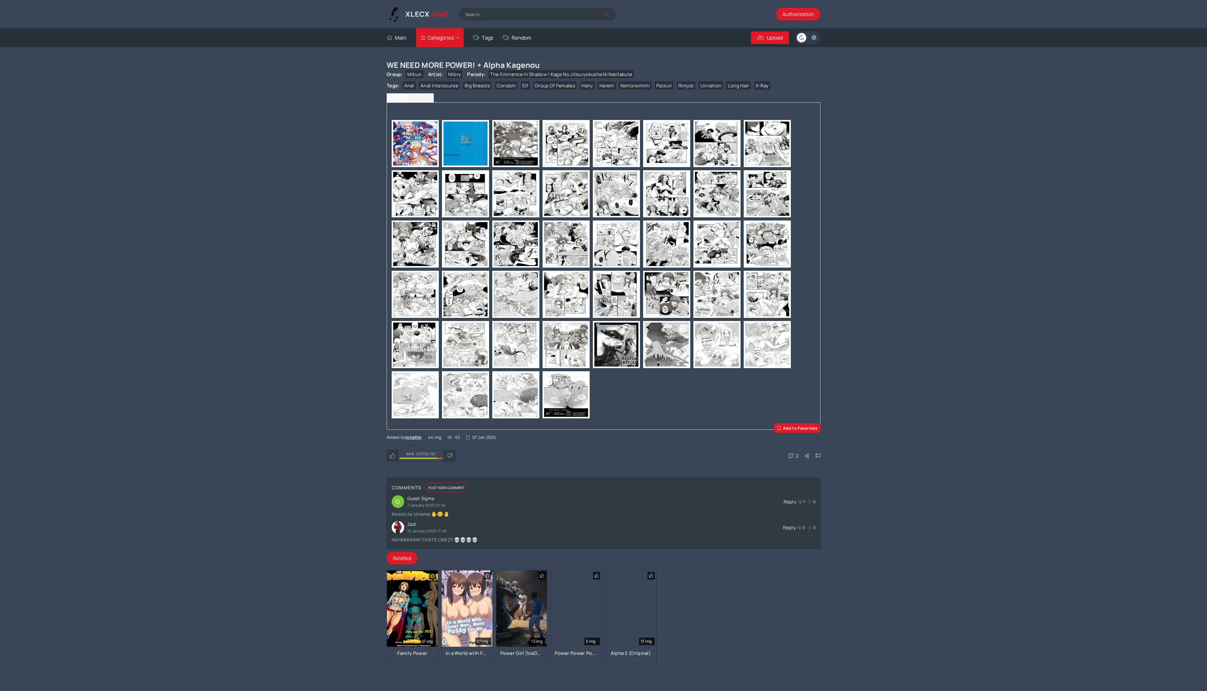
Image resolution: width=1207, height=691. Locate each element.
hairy (587, 85)
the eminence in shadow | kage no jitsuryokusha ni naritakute (561, 74)
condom (506, 85)
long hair (738, 85)
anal (409, 85)
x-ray (762, 85)
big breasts (477, 85)
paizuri (664, 85)
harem (606, 85)
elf (525, 85)
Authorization (798, 14)
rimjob (686, 85)
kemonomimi (635, 85)
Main (400, 37)
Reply (790, 501)
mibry (454, 74)
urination (711, 85)
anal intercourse (439, 85)
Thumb (398, 98)
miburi (414, 74)
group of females (555, 85)
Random (522, 37)
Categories (441, 37)
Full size (421, 98)
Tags (487, 37)
